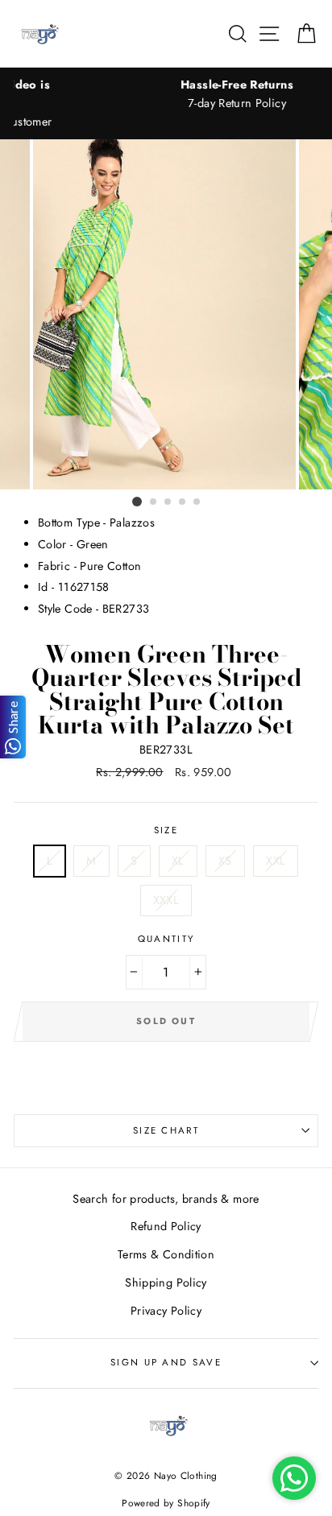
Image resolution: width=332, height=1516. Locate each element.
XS (225, 861)
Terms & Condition (166, 1254)
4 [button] (183, 502)
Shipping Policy (165, 1282)
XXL (275, 861)
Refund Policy (166, 1226)
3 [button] (168, 502)
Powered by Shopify (166, 1503)
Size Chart (166, 1130)
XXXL (166, 900)
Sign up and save (166, 1362)
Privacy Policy (166, 1311)
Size (166, 830)
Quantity (166, 938)
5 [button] (197, 502)
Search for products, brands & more (166, 1199)
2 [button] (154, 502)
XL (178, 861)
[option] (166, 314)
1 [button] (137, 501)
